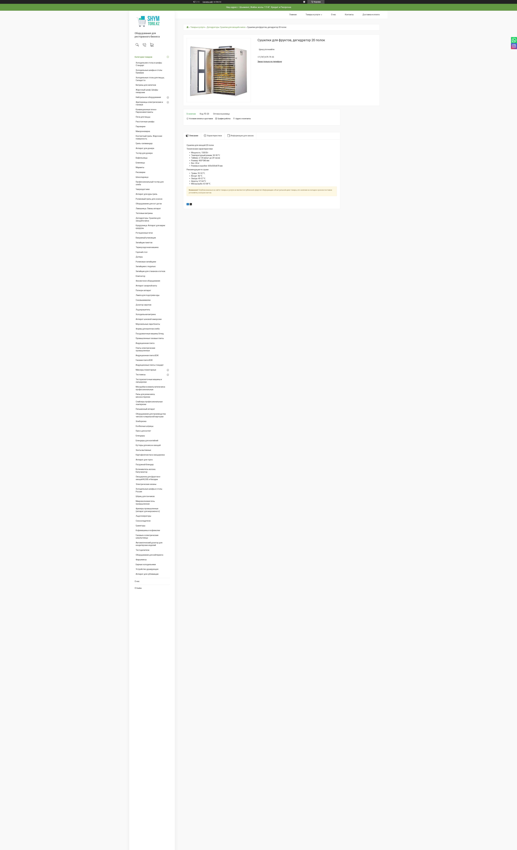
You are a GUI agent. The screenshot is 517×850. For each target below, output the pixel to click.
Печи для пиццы (143, 117)
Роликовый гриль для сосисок (149, 199)
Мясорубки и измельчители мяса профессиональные (150, 388)
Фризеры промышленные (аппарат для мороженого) (148, 509)
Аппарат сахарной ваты (146, 286)
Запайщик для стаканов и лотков (150, 271)
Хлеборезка (141, 421)
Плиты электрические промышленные (145, 349)
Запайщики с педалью (146, 266)
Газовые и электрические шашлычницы (147, 536)
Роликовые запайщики (146, 262)
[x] (191, 205)
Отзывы (138, 588)
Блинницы (140, 163)
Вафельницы (141, 158)
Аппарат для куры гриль (146, 194)
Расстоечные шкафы (145, 122)
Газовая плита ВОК (144, 360)
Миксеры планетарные (146, 370)
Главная (293, 14)
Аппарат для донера (145, 148)
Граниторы (140, 526)
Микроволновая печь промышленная (145, 502)
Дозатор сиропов (143, 305)
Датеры (139, 257)
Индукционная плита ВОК (147, 355)
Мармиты (140, 167)
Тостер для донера (144, 153)
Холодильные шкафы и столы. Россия (149, 490)
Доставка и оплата (371, 14)
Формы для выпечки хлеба (148, 329)
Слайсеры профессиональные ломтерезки (149, 403)
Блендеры (140, 436)
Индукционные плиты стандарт (150, 365)
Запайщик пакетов (144, 242)
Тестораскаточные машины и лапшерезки (149, 380)
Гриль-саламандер (144, 143)
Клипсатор (140, 276)
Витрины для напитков (146, 85)
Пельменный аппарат (145, 409)
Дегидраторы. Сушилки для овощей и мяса (148, 219)
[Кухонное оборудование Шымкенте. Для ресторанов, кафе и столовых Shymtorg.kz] (152, 21)
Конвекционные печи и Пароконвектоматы (146, 110)
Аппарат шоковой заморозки (149, 319)
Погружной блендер (145, 464)
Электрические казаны (146, 484)
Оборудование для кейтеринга (149, 555)
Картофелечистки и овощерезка (150, 455)
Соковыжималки (143, 300)
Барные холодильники (146, 564)
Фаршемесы (141, 560)
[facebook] (188, 205)
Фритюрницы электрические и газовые (149, 103)
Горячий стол (141, 252)
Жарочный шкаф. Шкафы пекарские (147, 91)
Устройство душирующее (147, 569)
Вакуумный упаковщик (146, 238)
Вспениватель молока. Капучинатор (146, 470)
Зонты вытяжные (143, 450)
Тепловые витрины (144, 213)
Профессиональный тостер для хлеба (150, 183)
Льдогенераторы (143, 516)
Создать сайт (208, 2)
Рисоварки (140, 172)
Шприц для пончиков (145, 496)
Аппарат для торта (144, 460)
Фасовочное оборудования (148, 281)
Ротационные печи (144, 233)
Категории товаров (143, 57)
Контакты (349, 14)
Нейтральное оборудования (148, 97)
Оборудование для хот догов (149, 204)
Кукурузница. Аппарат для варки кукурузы (150, 226)
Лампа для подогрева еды (147, 295)
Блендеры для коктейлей (147, 440)
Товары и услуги (313, 14)
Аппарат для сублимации (147, 574)
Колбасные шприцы (144, 426)
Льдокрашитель (143, 310)
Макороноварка (143, 131)
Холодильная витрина (146, 314)
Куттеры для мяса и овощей (148, 445)
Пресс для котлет (143, 431)
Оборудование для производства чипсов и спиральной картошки (151, 415)
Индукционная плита (145, 343)
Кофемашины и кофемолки (148, 530)
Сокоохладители (143, 521)
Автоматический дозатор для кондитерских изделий (149, 544)
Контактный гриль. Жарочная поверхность (149, 137)
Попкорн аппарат (143, 290)
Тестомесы (141, 374)
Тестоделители (142, 550)
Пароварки (140, 126)
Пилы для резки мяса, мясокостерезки (145, 395)
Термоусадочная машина (147, 247)
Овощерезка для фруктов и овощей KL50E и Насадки (148, 478)
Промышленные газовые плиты (150, 338)
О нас (137, 581)
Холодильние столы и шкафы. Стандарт (149, 64)
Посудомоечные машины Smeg (150, 334)
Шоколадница (142, 177)
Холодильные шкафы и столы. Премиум (149, 71)
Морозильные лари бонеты (148, 324)
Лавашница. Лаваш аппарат (148, 208)
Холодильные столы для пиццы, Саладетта (150, 79)
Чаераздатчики (143, 189)
